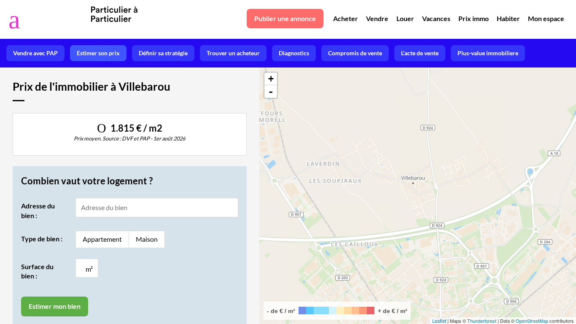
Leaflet (439, 320)
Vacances (436, 18)
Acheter (345, 18)
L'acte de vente (420, 53)
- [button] (271, 91)
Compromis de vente (355, 53)
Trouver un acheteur (233, 53)
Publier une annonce (285, 18)
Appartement (102, 239)
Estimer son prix (98, 53)
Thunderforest (481, 320)
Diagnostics (294, 53)
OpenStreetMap (532, 320)
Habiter (508, 18)
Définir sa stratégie (163, 53)
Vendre (377, 18)
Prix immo (473, 18)
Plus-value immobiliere (488, 53)
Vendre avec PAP (35, 53)
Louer (405, 18)
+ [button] (271, 78)
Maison (147, 239)
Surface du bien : (37, 271)
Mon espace (546, 18)
